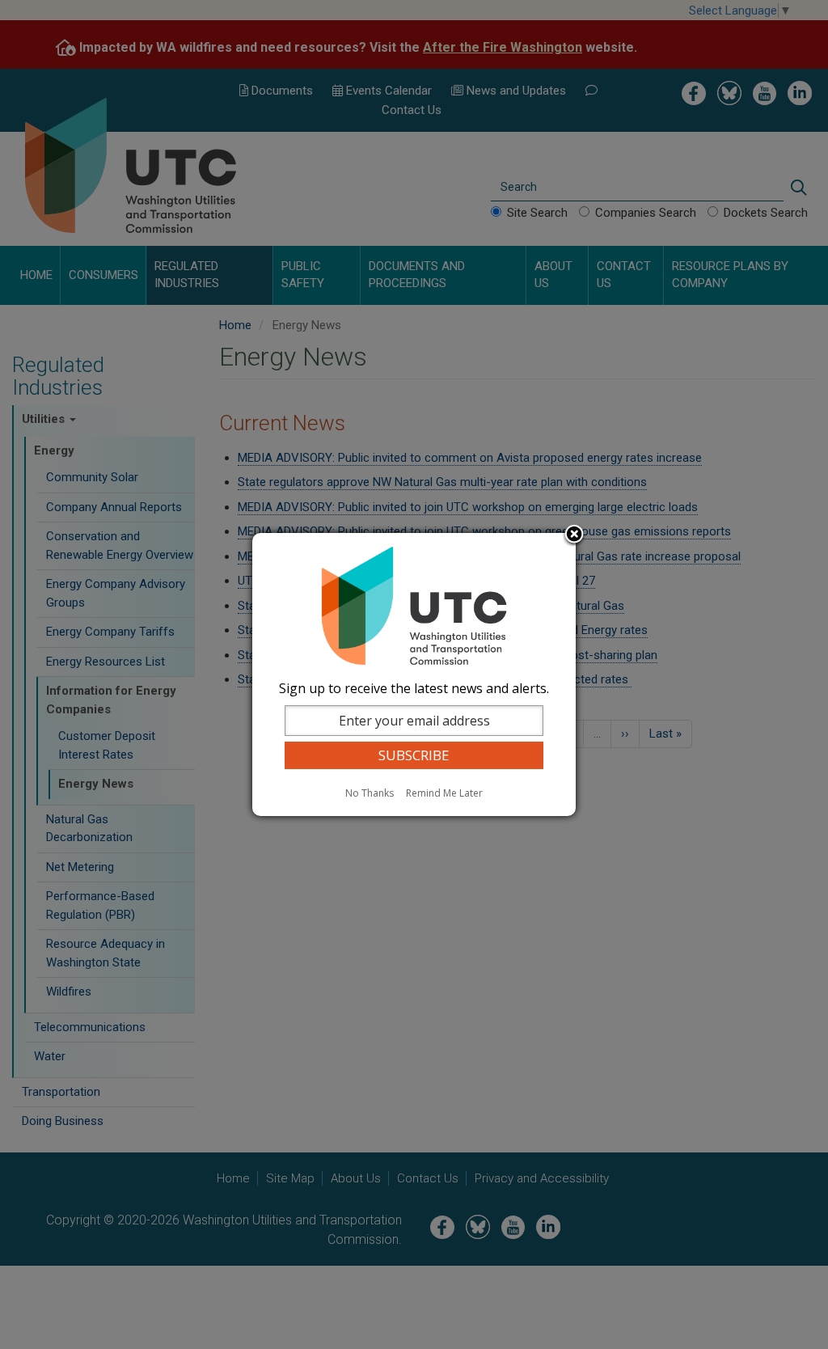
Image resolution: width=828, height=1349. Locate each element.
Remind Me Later (444, 793)
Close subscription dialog (574, 535)
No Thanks (369, 793)
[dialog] (414, 674)
